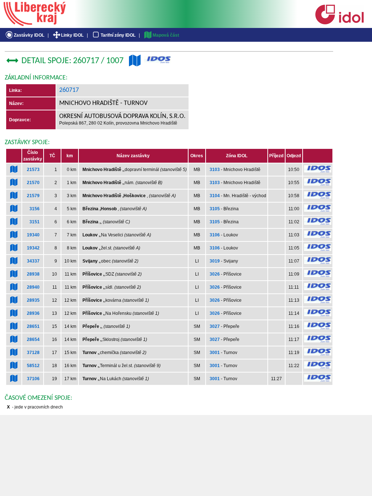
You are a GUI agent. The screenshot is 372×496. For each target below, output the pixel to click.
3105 (215, 208)
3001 (215, 352)
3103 (215, 169)
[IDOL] (339, 23)
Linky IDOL (72, 35)
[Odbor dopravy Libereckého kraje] (35, 24)
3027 (215, 326)
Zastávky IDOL (29, 35)
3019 (215, 261)
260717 (69, 90)
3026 (215, 274)
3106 (215, 234)
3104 (215, 195)
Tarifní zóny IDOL (118, 35)
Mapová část (166, 35)
